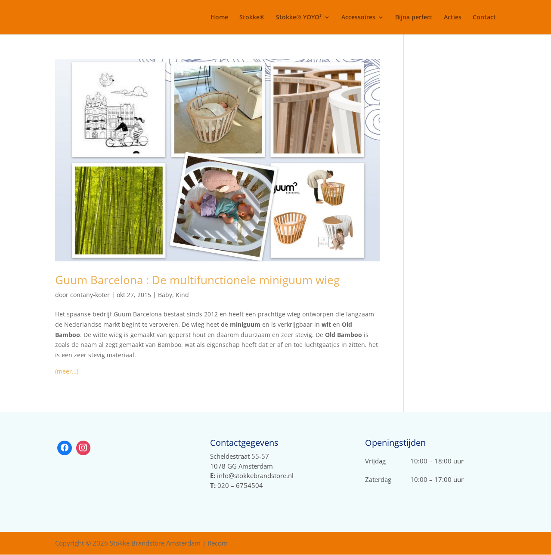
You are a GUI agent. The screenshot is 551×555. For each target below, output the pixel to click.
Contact (484, 17)
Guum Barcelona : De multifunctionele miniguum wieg (197, 280)
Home (219, 17)
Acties (452, 17)
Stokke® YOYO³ (299, 17)
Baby (165, 295)
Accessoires (358, 17)
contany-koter (90, 295)
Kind (182, 295)
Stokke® (252, 17)
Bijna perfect (414, 17)
